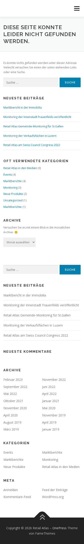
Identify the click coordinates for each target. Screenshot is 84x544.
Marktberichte (12, 181)
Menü (76, 8)
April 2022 (49, 394)
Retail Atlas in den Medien (20, 168)
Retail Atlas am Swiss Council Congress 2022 (31, 145)
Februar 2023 (13, 379)
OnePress (59, 528)
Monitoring (10, 187)
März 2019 (11, 429)
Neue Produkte (13, 194)
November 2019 (54, 415)
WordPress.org (53, 497)
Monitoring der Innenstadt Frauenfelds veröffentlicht (37, 117)
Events (7, 174)
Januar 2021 (50, 401)
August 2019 (12, 422)
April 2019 (49, 422)
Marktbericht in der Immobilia (22, 107)
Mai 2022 (10, 394)
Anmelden (10, 490)
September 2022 (15, 387)
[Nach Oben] (42, 518)
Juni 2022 (48, 387)
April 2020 (10, 415)
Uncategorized (13, 200)
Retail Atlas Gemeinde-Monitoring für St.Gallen (33, 126)
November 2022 (54, 379)
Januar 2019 (50, 429)
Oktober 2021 (13, 401)
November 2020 (15, 408)
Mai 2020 (49, 408)
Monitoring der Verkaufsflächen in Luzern (29, 136)
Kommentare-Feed (17, 497)
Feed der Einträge (55, 490)
